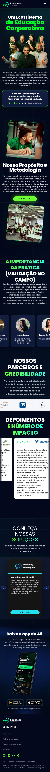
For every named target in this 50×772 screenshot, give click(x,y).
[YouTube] (13, 755)
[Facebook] (18, 755)
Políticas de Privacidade (25, 761)
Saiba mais (25, 198)
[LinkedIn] (9, 755)
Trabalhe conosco (10, 739)
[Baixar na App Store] (34, 702)
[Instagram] (4, 755)
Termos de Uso (8, 761)
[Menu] (45, 4)
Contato (6, 749)
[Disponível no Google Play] (15, 702)
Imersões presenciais (12, 744)
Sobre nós (7, 734)
